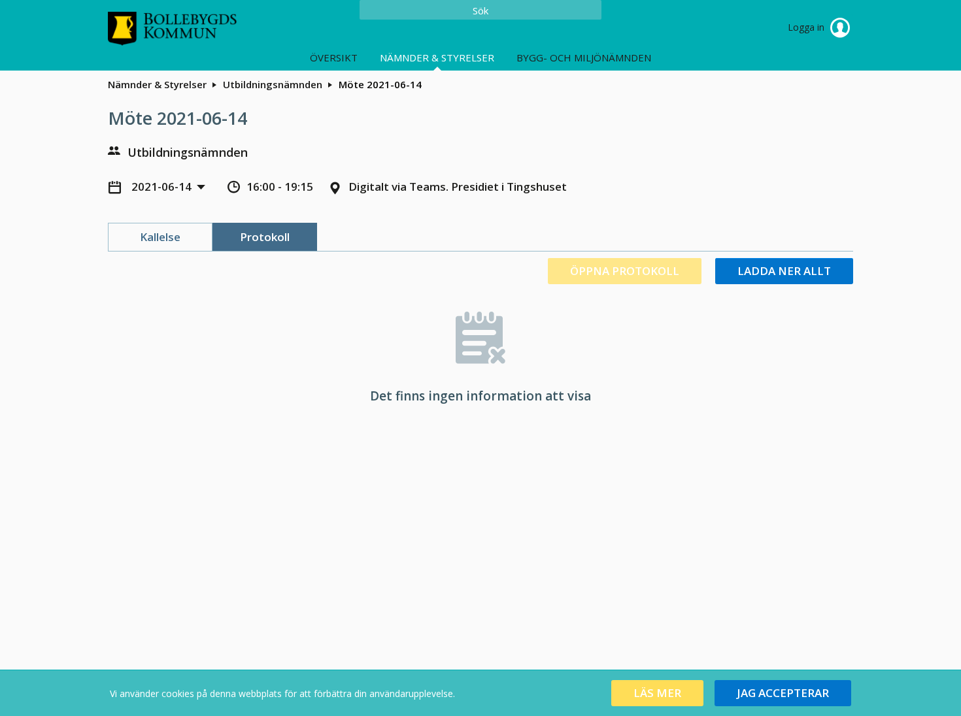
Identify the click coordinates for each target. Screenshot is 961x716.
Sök (480, 10)
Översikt (334, 57)
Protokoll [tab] (265, 236)
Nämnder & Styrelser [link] (157, 84)
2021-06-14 (162, 186)
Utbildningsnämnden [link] (272, 84)
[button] (657, 693)
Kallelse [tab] (160, 236)
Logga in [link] (807, 27)
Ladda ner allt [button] (784, 270)
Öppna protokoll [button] (624, 270)
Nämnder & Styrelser (437, 57)
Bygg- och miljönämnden (583, 57)
